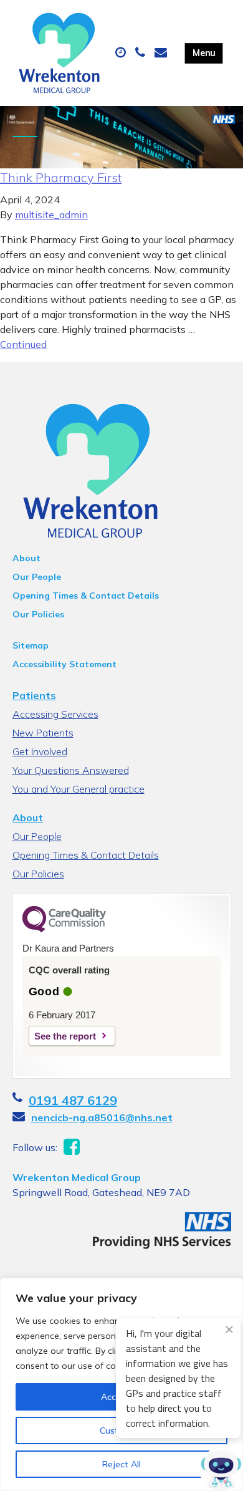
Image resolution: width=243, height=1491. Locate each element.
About (26, 558)
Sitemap (30, 645)
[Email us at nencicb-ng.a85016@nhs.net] (162, 53)
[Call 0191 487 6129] (141, 53)
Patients (34, 695)
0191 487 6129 (73, 1100)
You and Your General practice (78, 789)
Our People (36, 576)
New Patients (43, 732)
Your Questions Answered (70, 770)
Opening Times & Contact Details (85, 595)
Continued (23, 344)
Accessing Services (55, 714)
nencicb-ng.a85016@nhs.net (102, 1117)
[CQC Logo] (64, 929)
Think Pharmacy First (61, 177)
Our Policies (38, 614)
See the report (65, 1036)
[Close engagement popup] (229, 1329)
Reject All (121, 1464)
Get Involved (39, 751)
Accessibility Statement (64, 664)
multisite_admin (51, 214)
